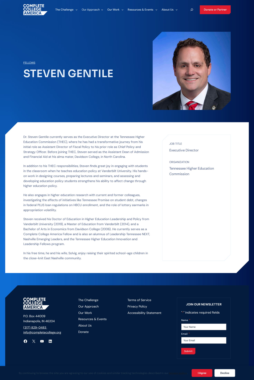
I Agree (202, 373)
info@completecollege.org (42, 332)
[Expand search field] (191, 9)
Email (185, 334)
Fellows (29, 63)
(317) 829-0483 (35, 327)
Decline (224, 373)
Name (185, 320)
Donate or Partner (215, 9)
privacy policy (178, 373)
